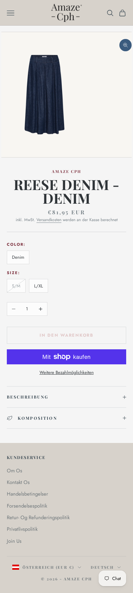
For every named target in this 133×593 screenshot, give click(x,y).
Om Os (14, 470)
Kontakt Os (18, 482)
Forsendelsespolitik (27, 506)
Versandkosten (48, 220)
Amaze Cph (67, 171)
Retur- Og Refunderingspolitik (38, 517)
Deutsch (102, 567)
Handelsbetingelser (27, 494)
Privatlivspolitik (22, 529)
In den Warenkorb (66, 335)
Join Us (14, 541)
